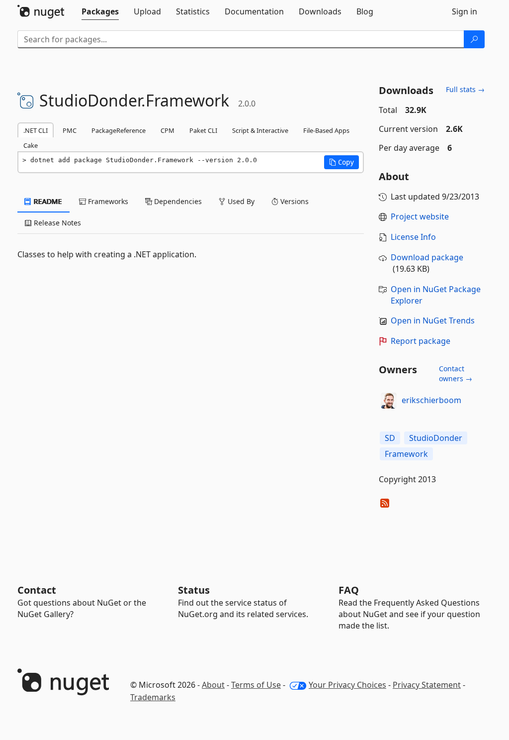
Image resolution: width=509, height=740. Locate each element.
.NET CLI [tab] (35, 130)
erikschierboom (431, 400)
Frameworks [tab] (107, 201)
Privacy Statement (427, 684)
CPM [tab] (167, 130)
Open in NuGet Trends (433, 320)
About (213, 684)
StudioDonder (435, 437)
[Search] (474, 39)
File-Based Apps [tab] (326, 130)
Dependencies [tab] (177, 201)
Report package (420, 340)
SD (390, 437)
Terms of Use (256, 684)
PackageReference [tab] (118, 130)
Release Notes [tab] (56, 222)
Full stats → (465, 89)
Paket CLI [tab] (203, 130)
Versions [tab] (293, 201)
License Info (413, 236)
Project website (420, 216)
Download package (427, 257)
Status (194, 590)
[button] (341, 162)
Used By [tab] (240, 201)
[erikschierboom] (389, 401)
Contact (36, 590)
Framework (406, 453)
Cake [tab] (30, 145)
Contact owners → (455, 373)
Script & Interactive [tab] (260, 130)
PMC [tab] (70, 130)
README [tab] (47, 201)
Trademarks (152, 697)
